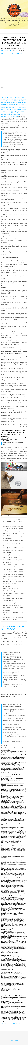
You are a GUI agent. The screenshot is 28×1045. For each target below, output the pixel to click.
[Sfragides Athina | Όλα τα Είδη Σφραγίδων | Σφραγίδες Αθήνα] (14, 10)
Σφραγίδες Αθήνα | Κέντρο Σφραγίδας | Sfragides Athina (13, 1023)
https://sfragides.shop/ (6, 50)
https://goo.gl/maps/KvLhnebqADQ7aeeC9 (11, 53)
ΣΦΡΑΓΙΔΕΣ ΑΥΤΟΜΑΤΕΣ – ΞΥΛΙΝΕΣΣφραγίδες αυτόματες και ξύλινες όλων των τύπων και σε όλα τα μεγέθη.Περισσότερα (13, 99)
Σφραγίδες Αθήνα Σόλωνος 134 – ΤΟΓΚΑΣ (12, 627)
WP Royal (17, 1035)
